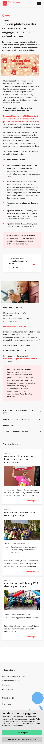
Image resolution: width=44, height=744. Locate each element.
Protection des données (11, 681)
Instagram (6, 704)
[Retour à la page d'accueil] (11, 3)
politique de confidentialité (21, 721)
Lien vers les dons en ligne (14, 326)
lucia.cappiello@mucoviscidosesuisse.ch (20, 359)
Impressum (6, 685)
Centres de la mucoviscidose (13, 676)
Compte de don (8, 689)
